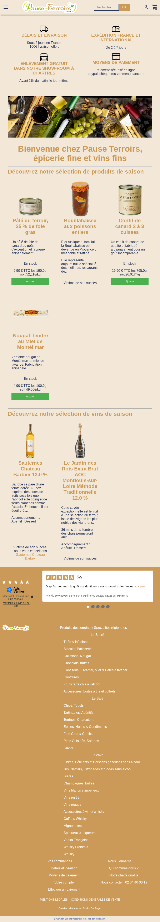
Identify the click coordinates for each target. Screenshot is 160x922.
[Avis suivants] (157, 586)
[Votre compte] (146, 7)
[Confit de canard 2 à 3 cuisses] (129, 199)
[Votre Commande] (155, 7)
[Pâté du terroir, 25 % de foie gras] (30, 199)
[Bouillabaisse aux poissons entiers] (80, 199)
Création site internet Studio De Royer (80, 908)
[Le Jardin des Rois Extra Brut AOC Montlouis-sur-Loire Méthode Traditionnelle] (80, 441)
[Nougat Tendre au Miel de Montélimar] (30, 314)
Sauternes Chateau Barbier (30, 556)
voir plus (139, 586)
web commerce (94, 919)
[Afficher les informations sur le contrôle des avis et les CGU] (32, 596)
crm (104, 919)
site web (82, 919)
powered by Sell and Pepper (66, 919)
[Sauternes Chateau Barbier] (30, 441)
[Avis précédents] (39, 586)
